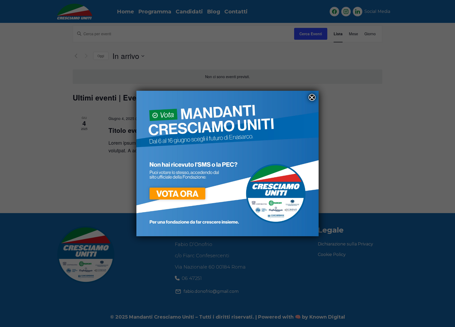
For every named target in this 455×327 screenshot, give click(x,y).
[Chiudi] (312, 97)
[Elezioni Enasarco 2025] (227, 163)
